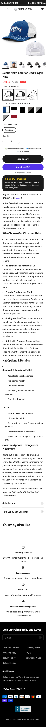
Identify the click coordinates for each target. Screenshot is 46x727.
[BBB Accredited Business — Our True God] (23, 709)
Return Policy (9, 657)
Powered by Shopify (30, 719)
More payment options (23, 173)
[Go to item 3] (21, 65)
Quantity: (6, 135)
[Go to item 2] (13, 65)
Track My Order (33, 647)
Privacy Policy (9, 652)
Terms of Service (10, 647)
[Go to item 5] (37, 65)
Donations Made (33, 657)
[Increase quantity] (17, 141)
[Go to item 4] (29, 65)
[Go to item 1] (5, 65)
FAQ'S (28, 652)
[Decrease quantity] (6, 141)
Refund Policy (9, 662)
